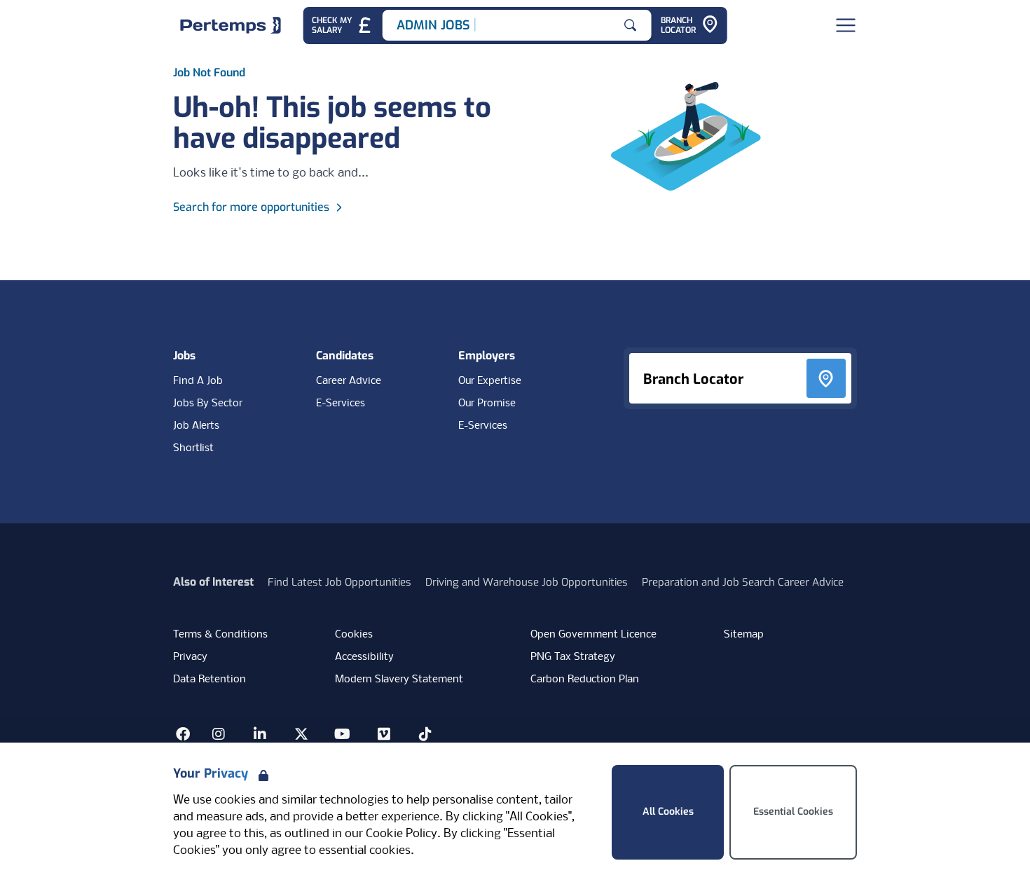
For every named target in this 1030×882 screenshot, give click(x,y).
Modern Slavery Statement (399, 679)
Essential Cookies (793, 811)
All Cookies (668, 811)
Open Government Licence (593, 634)
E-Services (340, 403)
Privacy (190, 657)
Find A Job (198, 381)
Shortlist (193, 448)
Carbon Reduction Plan (584, 679)
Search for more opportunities (251, 207)
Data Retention (209, 679)
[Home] (230, 25)
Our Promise (487, 403)
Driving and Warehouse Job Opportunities (526, 582)
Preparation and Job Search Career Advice (743, 582)
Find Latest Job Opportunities (339, 582)
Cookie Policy (401, 834)
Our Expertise (489, 381)
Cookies (354, 634)
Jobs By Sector (207, 403)
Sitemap (744, 634)
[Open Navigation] (846, 25)
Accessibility (364, 657)
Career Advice (348, 381)
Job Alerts (196, 426)
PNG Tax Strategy (572, 657)
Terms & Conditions (220, 634)
